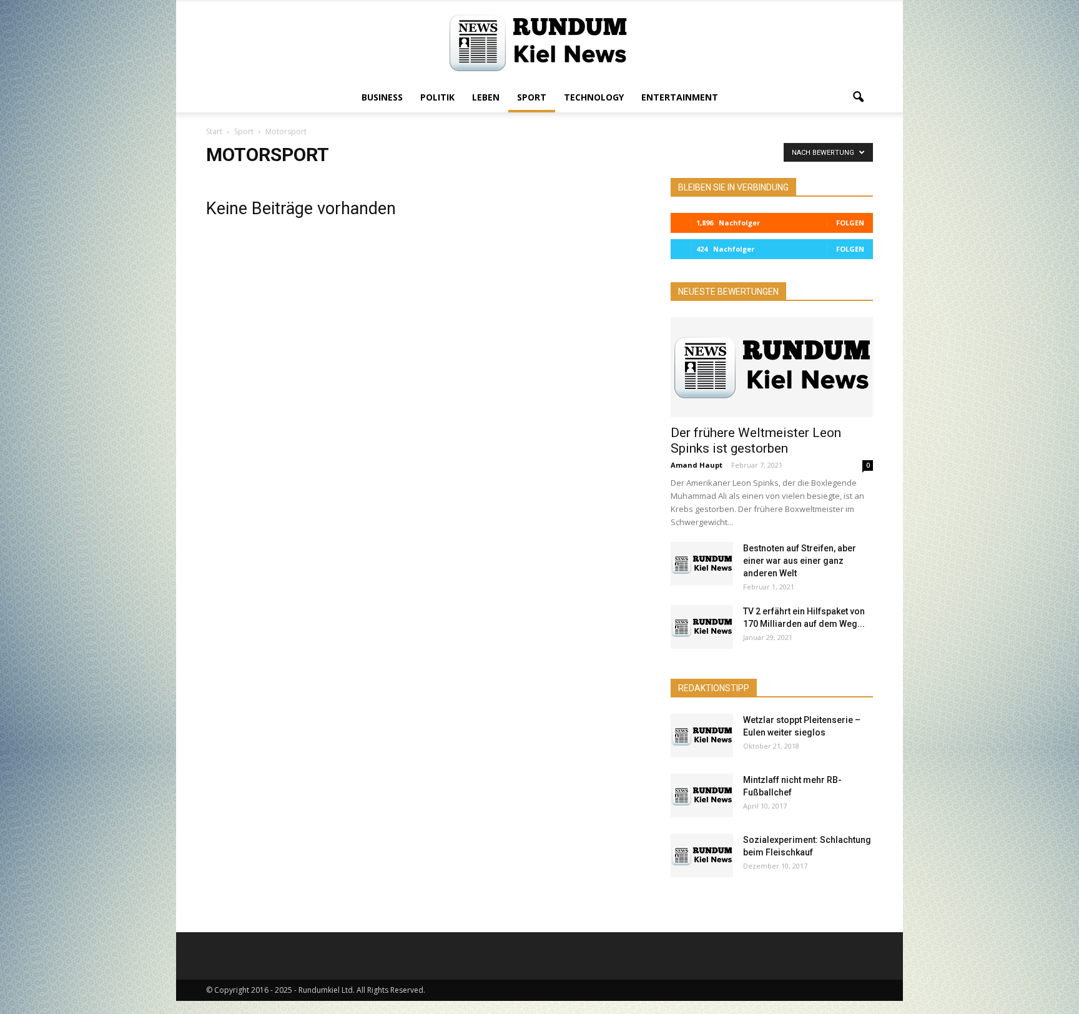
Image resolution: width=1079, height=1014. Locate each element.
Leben (486, 97)
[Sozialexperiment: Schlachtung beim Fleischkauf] (702, 855)
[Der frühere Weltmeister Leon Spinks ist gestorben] (772, 367)
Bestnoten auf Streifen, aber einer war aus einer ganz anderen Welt (799, 560)
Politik (437, 97)
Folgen (850, 222)
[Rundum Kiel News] (539, 43)
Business (382, 97)
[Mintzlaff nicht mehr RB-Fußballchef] (702, 795)
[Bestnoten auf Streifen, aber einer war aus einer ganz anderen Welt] (702, 564)
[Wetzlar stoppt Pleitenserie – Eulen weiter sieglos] (702, 735)
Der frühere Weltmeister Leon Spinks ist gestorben (756, 440)
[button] (858, 97)
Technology (594, 97)
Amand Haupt (696, 465)
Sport (531, 97)
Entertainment (679, 97)
